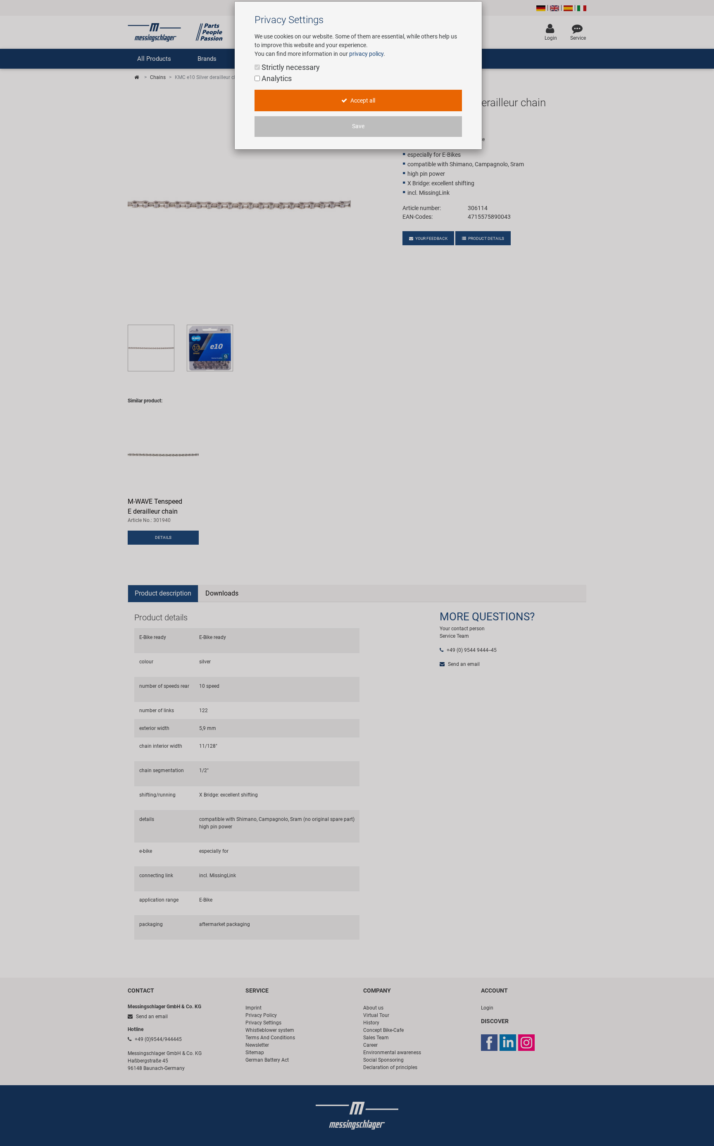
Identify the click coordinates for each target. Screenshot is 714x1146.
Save (358, 126)
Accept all (362, 100)
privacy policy (366, 53)
